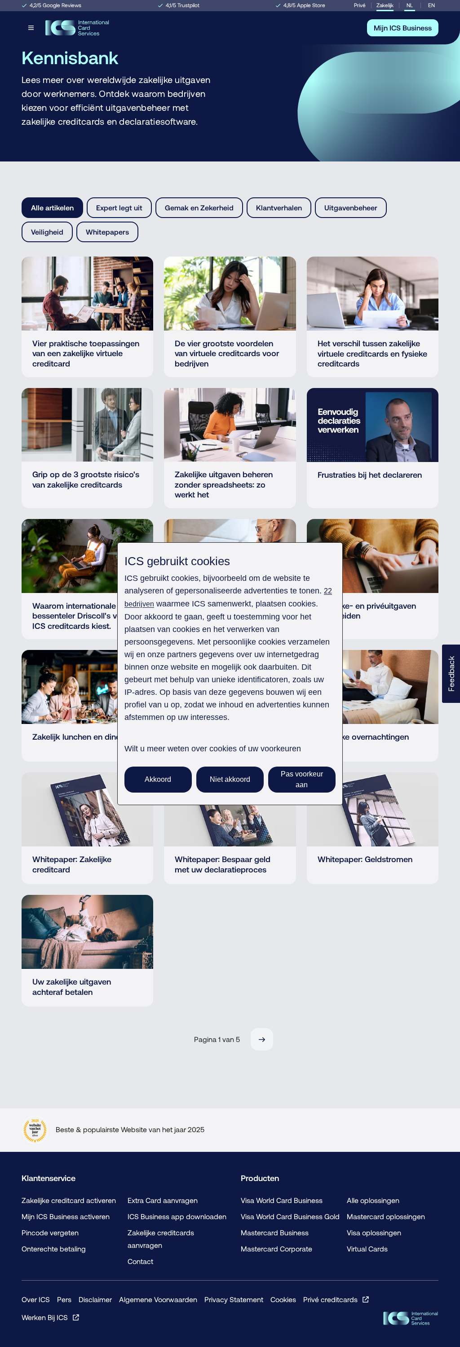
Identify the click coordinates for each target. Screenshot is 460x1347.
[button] (451, 674)
